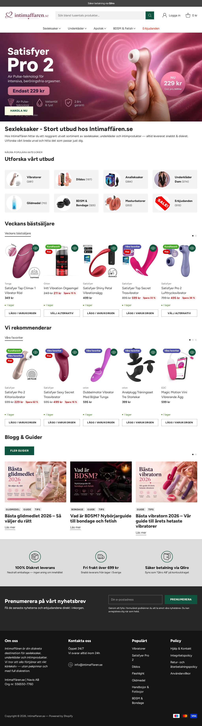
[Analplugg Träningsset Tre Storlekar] (140, 365)
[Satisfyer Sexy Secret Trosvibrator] (62, 365)
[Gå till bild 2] (195, 235)
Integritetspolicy (181, 655)
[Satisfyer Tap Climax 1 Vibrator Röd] (23, 261)
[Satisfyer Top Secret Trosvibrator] (140, 261)
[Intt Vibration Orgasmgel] (62, 261)
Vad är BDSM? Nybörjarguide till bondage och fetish (100, 518)
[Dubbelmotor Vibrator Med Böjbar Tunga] (101, 365)
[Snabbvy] (35, 248)
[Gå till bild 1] (193, 235)
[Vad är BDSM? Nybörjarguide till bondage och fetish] (101, 482)
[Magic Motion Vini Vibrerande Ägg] (179, 365)
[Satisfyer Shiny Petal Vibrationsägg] (101, 261)
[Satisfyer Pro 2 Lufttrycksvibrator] (179, 261)
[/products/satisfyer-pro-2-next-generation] (101, 77)
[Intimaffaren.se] (27, 15)
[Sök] (150, 15)
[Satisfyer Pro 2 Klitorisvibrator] (23, 365)
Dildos (136, 667)
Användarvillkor (180, 673)
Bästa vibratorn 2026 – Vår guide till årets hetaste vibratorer (163, 521)
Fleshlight (138, 673)
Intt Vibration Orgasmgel (61, 288)
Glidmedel (138, 680)
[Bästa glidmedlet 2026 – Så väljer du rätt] (35, 482)
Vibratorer (138, 648)
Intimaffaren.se (36, 716)
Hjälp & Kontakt (180, 648)
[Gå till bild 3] (195, 340)
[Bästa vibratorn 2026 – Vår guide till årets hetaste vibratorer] (166, 482)
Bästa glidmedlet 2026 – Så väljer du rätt (33, 518)
